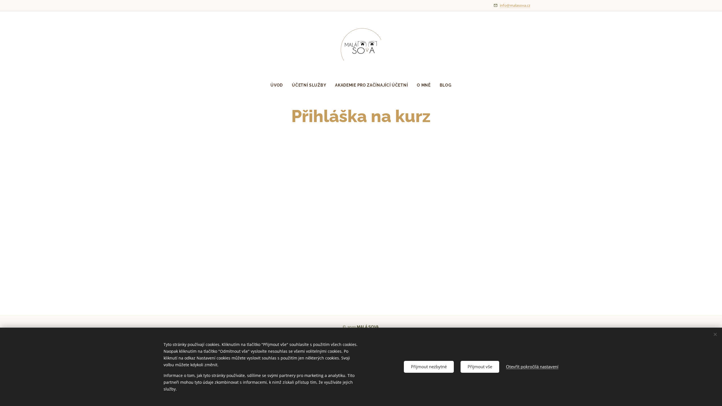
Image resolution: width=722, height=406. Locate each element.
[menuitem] (278, 85)
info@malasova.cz (515, 5)
